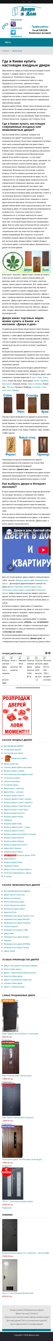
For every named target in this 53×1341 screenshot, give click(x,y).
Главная (5, 50)
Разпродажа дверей (12, 749)
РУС (24, 1)
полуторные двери (10, 590)
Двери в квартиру (15, 586)
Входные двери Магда (13, 862)
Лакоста (31, 383)
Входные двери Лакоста (14, 795)
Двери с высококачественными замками (20, 965)
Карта (12, 1324)
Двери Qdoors (9, 858)
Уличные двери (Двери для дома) (18, 767)
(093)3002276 (16, 36)
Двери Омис (9, 933)
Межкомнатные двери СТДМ (16, 929)
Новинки (7, 940)
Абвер (45, 377)
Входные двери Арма (13, 823)
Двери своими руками (40, 1317)
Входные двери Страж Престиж (17, 806)
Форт (9, 390)
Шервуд (15, 390)
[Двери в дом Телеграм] (13, 32)
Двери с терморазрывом (14, 986)
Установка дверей (35, 1324)
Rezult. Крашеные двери (14, 901)
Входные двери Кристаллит (15, 844)
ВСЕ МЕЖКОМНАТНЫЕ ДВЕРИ (17, 891)
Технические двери (12, 781)
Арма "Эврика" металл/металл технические (20, 1033)
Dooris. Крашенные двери (15, 905)
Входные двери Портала (14, 813)
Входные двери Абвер (13, 851)
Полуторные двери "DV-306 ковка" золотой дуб (22, 1159)
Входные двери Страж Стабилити (18, 802)
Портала (10, 387)
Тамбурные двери (11, 865)
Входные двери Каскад (13, 816)
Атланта (33, 377)
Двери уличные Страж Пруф (16, 809)
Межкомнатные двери (33, 1310)
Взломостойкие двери (13, 983)
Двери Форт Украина (12, 848)
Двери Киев (21, 1324)
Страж (43, 387)
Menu (7, 42)
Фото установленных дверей (34, 1320)
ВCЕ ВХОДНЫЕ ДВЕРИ (13, 746)
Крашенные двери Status (14, 908)
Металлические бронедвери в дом (18, 774)
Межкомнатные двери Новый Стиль (19, 915)
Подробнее (7, 1040)
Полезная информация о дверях (18, 872)
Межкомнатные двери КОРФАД (17, 944)
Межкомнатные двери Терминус (17, 922)
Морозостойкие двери (13, 976)
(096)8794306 (16, 19)
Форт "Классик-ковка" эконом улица (17, 1075)
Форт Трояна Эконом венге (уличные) (18, 1117)
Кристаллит (7, 383)
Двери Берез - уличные (13, 792)
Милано (38, 383)
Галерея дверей (11, 926)
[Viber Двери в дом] (13, 23)
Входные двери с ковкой (14, 770)
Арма (39, 377)
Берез (4, 380)
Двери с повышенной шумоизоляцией (20, 972)
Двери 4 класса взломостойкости (18, 869)
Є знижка (8, 876)
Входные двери (16, 1310)
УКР (29, 1)
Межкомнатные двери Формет (16, 937)
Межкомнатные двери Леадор (16, 947)
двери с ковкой (25, 590)
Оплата (34, 1313)
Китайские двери (11, 785)
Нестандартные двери (13, 753)
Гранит (37, 380)
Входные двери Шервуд (14, 841)
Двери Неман (9, 951)
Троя (4, 390)
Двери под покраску (12, 898)
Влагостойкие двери (12, 969)
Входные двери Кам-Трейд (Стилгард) (20, 834)
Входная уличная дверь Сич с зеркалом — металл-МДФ (25, 1253)
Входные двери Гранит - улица (17, 827)
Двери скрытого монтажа (14, 894)
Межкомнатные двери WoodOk (17, 919)
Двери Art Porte (10, 912)
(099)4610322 (16, 28)
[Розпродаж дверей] (17, 714)
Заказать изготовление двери (16, 1317)
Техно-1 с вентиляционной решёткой (17, 1293)
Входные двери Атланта (14, 830)
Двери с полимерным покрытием (18, 979)
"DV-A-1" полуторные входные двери (17, 1201)
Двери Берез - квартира (14, 788)
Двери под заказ (22, 1313)
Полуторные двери (12, 777)
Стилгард (36, 387)
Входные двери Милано (14, 837)
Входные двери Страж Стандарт (18, 799)
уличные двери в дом (32, 586)
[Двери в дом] (26, 10)
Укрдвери (44, 380)
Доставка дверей (14, 1320)
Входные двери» (23, 580)
